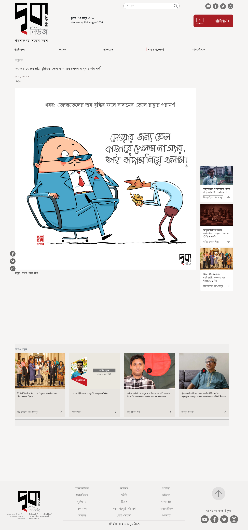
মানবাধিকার (82, 495)
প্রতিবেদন (82, 502)
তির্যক (124, 502)
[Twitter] (187, 76)
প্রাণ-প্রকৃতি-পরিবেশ (124, 508)
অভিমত (166, 495)
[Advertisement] (216, 111)
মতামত (18, 60)
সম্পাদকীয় (166, 502)
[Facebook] (181, 76)
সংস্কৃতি (166, 515)
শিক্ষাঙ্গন (166, 488)
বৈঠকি (124, 495)
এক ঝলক (82, 508)
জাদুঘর (82, 515)
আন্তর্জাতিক (82, 488)
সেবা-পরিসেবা (124, 515)
